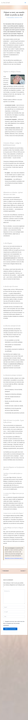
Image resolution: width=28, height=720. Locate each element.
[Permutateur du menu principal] (25, 2)
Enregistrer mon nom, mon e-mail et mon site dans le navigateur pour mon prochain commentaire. (13, 623)
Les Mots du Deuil (5, 2)
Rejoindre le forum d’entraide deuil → (14, 558)
